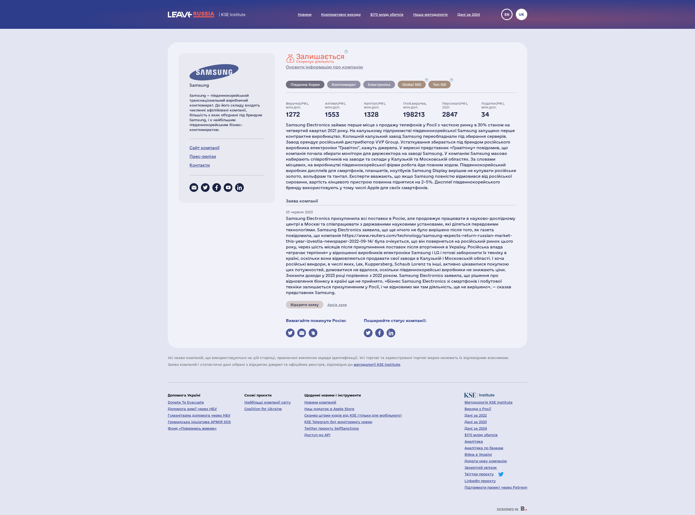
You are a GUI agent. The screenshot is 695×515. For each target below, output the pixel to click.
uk (521, 14)
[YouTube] (228, 187)
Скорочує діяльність (320, 58)
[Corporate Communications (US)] (193, 187)
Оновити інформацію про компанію (324, 67)
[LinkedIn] (239, 187)
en (506, 14)
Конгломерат (344, 84)
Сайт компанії (204, 147)
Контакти (199, 165)
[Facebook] (216, 187)
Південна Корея (305, 84)
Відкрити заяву (304, 305)
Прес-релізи (202, 156)
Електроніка (379, 84)
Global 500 (411, 84)
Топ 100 (439, 84)
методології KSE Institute (377, 364)
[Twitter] (205, 187)
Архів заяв (337, 305)
